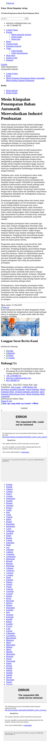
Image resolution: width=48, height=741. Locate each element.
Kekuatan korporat (13, 46)
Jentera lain (15, 39)
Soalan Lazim (11, 58)
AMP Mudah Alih (29, 387)
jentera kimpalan (32, 389)
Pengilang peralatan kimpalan (13, 389)
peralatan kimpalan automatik (27, 392)
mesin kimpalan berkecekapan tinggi (22, 393)
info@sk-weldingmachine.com (18, 378)
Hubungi (9, 60)
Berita (8, 41)
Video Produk (17, 51)
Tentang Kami (12, 44)
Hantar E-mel (6, 401)
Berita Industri (12, 90)
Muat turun (10, 55)
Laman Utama (12, 30)
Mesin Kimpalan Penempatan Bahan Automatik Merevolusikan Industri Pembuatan (25, 79)
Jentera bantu (16, 37)
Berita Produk (11, 93)
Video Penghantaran (19, 53)
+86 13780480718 (13, 376)
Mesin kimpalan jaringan (21, 34)
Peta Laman (16, 387)
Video (8, 48)
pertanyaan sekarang (9, 346)
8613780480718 (12, 380)
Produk (9, 32)
